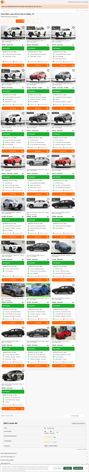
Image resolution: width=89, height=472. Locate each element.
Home (2, 415)
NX (12, 415)
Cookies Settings (57, 468)
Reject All (68, 468)
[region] (44, 468)
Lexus (7, 415)
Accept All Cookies (78, 468)
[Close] (86, 468)
